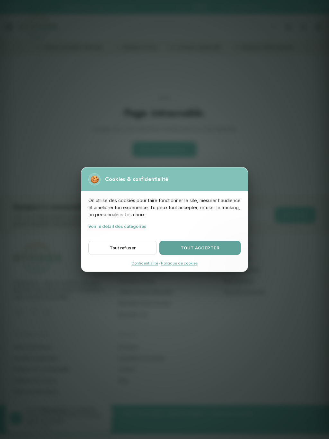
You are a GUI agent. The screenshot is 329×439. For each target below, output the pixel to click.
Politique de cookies (179, 263)
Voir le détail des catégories (117, 226)
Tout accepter (200, 247)
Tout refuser (123, 247)
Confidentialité (144, 263)
